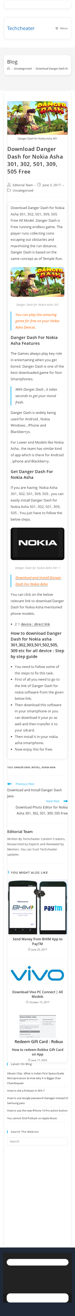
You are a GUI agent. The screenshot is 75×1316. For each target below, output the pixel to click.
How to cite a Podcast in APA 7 (26, 1090)
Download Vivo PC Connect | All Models (37, 994)
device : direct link (35, 624)
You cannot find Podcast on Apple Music (32, 1118)
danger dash (22, 767)
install (35, 767)
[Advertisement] (37, 1191)
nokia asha (48, 767)
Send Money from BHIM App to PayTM (37, 941)
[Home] (8, 68)
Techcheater (21, 28)
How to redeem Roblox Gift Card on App (37, 1052)
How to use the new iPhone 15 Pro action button (37, 1110)
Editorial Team (23, 185)
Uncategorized (23, 190)
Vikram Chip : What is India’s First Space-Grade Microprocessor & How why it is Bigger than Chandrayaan (35, 1078)
